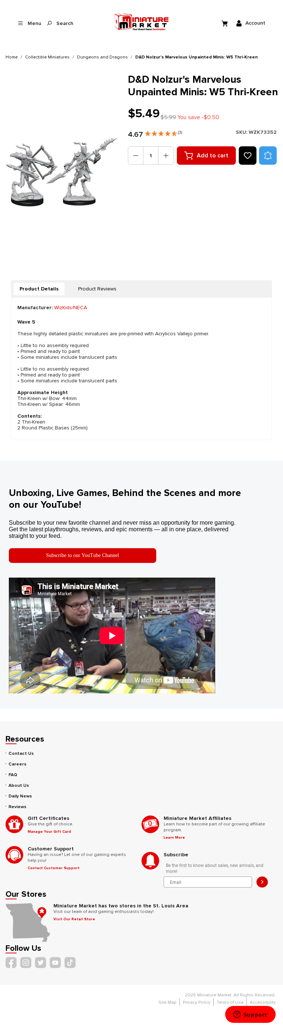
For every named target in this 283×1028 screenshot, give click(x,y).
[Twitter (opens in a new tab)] (40, 962)
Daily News (20, 796)
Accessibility (263, 1002)
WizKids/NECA (70, 307)
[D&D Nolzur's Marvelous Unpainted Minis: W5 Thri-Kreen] (62, 172)
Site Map (167, 1002)
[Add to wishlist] (247, 155)
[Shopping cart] (225, 23)
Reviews (17, 807)
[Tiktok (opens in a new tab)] (70, 962)
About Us (18, 785)
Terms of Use (230, 1002)
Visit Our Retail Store (74, 919)
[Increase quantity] (166, 155)
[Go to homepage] (141, 21)
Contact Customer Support (54, 868)
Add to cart (212, 155)
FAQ (12, 775)
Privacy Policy (196, 1002)
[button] (163, 132)
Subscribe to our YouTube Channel (82, 555)
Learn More (174, 837)
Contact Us (21, 753)
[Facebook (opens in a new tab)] (11, 962)
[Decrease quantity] (136, 155)
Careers (17, 764)
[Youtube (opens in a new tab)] (55, 962)
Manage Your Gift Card (49, 831)
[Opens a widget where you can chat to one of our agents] (250, 1015)
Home (12, 57)
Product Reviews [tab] (97, 289)
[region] (62, 172)
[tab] (39, 289)
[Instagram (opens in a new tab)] (25, 962)
